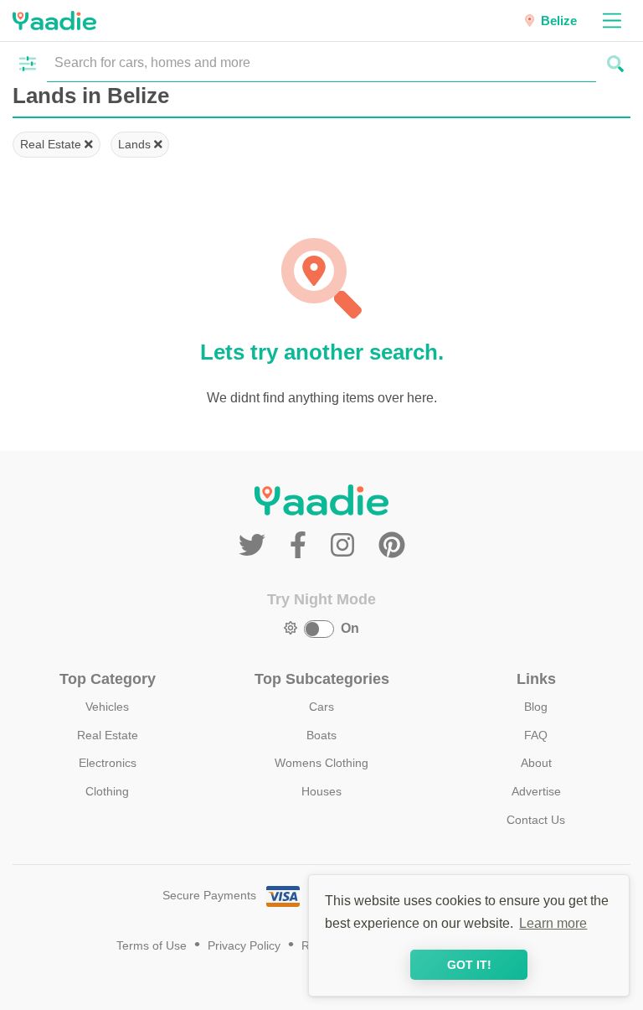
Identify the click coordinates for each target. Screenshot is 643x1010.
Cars (321, 706)
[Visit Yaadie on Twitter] (255, 545)
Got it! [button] (469, 964)
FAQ (536, 735)
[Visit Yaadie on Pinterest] (392, 545)
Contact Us (536, 819)
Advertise (536, 791)
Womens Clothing (321, 762)
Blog (536, 706)
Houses (321, 791)
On (350, 628)
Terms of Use (151, 946)
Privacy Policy (244, 946)
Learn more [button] (553, 923)
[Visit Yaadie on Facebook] (301, 545)
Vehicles (107, 706)
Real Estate (52, 144)
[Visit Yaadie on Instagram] (346, 545)
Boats (321, 735)
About (536, 762)
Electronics (107, 762)
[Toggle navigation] (611, 20)
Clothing (107, 791)
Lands (136, 144)
